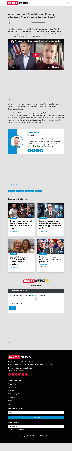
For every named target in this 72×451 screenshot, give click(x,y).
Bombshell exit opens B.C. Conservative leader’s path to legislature (19, 260)
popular (11, 191)
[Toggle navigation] (3, 3)
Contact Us (11, 397)
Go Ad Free (13, 100)
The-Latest (20, 191)
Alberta (39, 191)
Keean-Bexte (30, 191)
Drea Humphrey (14, 267)
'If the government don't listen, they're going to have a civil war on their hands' (21, 224)
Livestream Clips (43, 231)
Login (9, 404)
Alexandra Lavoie (14, 231)
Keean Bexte (15, 22)
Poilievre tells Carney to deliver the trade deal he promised (50, 259)
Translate (21, 429)
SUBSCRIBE (33, 295)
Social (10, 400)
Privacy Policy (12, 384)
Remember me (17, 303)
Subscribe (11, 391)
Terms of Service (13, 387)
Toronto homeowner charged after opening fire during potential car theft (50, 224)
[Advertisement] (36, 86)
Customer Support (13, 394)
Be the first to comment (38, 22)
